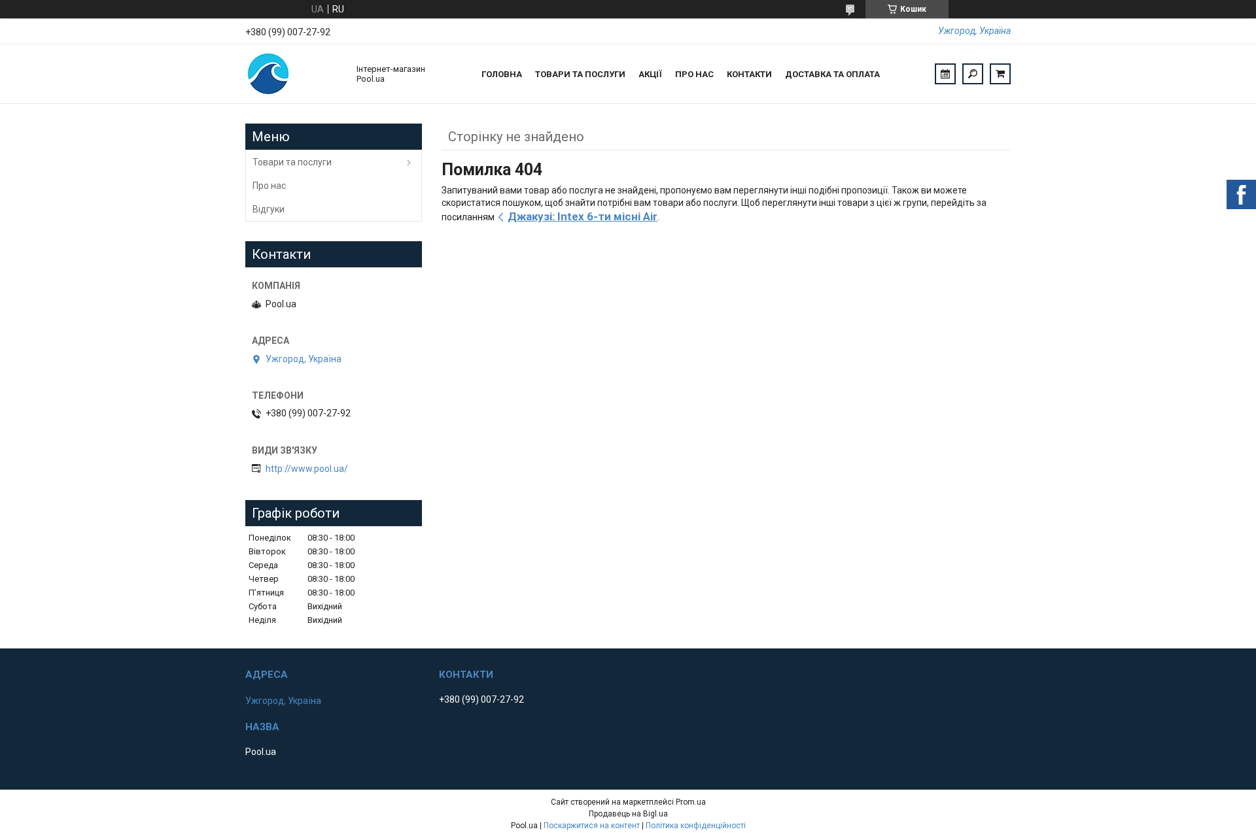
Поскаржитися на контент (592, 825)
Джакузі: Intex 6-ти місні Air (582, 216)
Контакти (749, 74)
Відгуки (269, 209)
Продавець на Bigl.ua (628, 813)
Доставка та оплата (832, 74)
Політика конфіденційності (696, 825)
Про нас (694, 74)
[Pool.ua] (294, 74)
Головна (501, 74)
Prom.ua (691, 802)
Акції (650, 74)
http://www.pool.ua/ (307, 468)
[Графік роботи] (945, 73)
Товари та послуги (580, 74)
